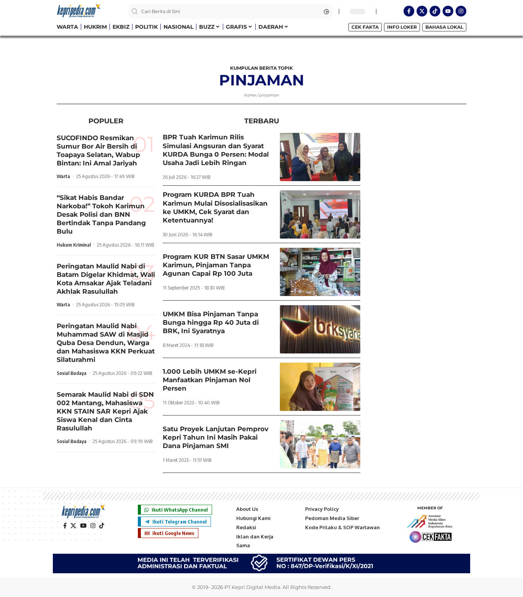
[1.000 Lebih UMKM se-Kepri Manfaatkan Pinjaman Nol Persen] (320, 387)
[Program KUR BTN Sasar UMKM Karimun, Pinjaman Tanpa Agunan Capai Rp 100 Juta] (320, 272)
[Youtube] (448, 11)
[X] (73, 526)
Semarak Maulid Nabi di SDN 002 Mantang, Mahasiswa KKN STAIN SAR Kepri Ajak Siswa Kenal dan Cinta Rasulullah (105, 411)
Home (250, 95)
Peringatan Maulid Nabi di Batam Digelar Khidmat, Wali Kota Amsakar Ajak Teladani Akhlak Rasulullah (106, 278)
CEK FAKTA (365, 27)
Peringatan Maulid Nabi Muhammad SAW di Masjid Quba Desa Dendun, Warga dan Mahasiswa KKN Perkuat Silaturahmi (106, 343)
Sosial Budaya (72, 373)
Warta (63, 176)
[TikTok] (101, 526)
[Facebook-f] (409, 11)
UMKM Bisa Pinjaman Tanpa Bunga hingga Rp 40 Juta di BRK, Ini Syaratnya (211, 322)
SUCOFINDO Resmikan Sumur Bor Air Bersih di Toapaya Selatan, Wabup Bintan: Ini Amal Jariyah (98, 150)
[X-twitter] (422, 11)
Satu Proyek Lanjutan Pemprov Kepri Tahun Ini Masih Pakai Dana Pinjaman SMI (215, 437)
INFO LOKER (402, 27)
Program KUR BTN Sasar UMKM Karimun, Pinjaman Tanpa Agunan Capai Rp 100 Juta (216, 265)
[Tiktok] (435, 11)
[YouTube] (83, 526)
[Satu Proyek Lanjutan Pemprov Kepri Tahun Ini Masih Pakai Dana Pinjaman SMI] (320, 444)
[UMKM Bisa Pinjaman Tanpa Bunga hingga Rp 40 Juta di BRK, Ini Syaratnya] (320, 329)
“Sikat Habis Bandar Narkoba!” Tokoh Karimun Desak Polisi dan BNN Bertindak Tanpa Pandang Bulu (101, 215)
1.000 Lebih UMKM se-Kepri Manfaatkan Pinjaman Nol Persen (210, 380)
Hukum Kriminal (74, 245)
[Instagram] (461, 11)
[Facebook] (65, 526)
